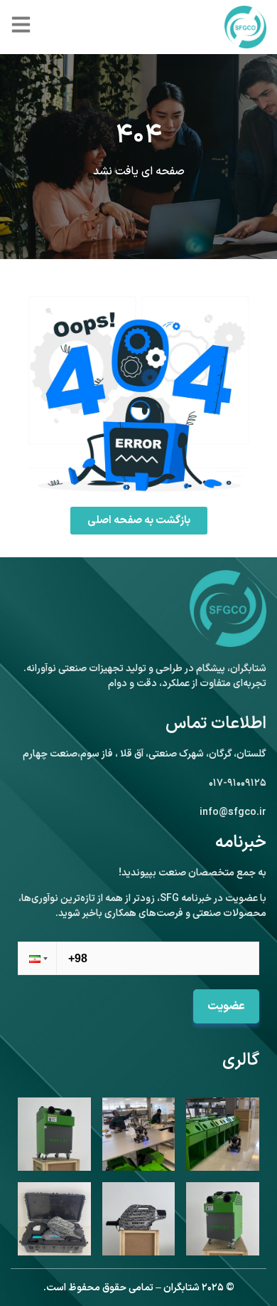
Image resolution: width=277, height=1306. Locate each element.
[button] (36, 958)
